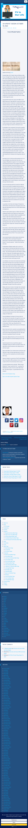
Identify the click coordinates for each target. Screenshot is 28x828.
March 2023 (6, 737)
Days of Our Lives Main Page (11, 534)
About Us (6, 523)
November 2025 (7, 683)
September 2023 (7, 727)
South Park (6, 631)
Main (5, 623)
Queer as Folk (7, 630)
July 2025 (6, 690)
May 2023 (6, 734)
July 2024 (6, 710)
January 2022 (7, 760)
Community (6, 528)
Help (5, 541)
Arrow (5, 596)
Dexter (5, 610)
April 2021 (6, 775)
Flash (5, 615)
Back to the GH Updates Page (9, 374)
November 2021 (7, 764)
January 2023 (7, 740)
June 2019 (6, 810)
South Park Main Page (10, 576)
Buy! (5, 524)
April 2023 (6, 735)
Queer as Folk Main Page (10, 573)
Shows (5, 583)
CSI (4, 603)
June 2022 (6, 752)
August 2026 (6, 668)
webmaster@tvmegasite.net (9, 457)
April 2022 (6, 755)
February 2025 (7, 698)
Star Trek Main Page (9, 578)
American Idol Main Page (10, 554)
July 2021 (6, 770)
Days (5, 606)
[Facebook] (7, 420)
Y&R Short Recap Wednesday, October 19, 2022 (20, 438)
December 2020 (7, 782)
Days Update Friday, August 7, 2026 (11, 473)
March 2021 (6, 777)
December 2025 (7, 682)
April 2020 (6, 795)
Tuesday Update (10, 432)
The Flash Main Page (9, 579)
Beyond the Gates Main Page (11, 533)
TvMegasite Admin (8, 648)
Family (5, 613)
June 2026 (6, 672)
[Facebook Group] (12, 420)
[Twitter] (16, 420)
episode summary (16, 431)
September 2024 (7, 707)
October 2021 (7, 765)
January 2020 (7, 800)
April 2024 (6, 715)
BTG (5, 601)
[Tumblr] (16, 425)
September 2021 (7, 767)
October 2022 (7, 745)
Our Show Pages (8, 551)
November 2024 (7, 703)
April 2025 (6, 695)
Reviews (7, 574)
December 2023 (7, 722)
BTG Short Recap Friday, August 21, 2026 (12, 478)
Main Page (6, 546)
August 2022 (6, 749)
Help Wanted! (5, 452)
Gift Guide (7, 526)
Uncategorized (7, 635)
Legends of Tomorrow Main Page (12, 566)
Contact (5, 529)
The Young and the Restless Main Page (13, 539)
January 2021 (6, 780)
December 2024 (7, 702)
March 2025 (6, 697)
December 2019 (7, 802)
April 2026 (6, 675)
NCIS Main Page (8, 569)
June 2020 (6, 792)
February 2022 (7, 759)
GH (9, 431)
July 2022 (6, 750)
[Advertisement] (14, 48)
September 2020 (7, 787)
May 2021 (6, 774)
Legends (5, 620)
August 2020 (6, 789)
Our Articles (7, 549)
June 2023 (6, 732)
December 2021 (7, 762)
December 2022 (7, 742)
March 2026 (6, 677)
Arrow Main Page (8, 556)
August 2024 (6, 709)
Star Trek (6, 633)
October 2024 (7, 705)
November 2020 (7, 784)
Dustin (11, 72)
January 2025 (7, 700)
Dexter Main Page (9, 559)
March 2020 (6, 797)
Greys (5, 618)
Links (5, 544)
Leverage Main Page (9, 568)
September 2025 (7, 687)
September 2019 (7, 807)
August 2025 (6, 689)
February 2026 (7, 678)
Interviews (6, 543)
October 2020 (7, 785)
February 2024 (7, 718)
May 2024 (6, 714)
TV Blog (5, 584)
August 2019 (6, 809)
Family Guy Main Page (9, 563)
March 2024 (6, 717)
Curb (5, 605)
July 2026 (6, 670)
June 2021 (6, 772)
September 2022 (7, 747)
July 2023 (6, 730)
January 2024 (7, 720)
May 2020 (6, 794)
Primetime (6, 553)
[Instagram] (21, 420)
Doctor (5, 611)
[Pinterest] (12, 425)
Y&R (5, 636)
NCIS (5, 625)
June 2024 (6, 712)
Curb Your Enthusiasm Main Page (12, 558)
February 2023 (7, 739)
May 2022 (6, 754)
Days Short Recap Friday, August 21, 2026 (12, 476)
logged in (8, 444)
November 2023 (7, 724)
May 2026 (6, 673)
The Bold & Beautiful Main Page (12, 538)
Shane (15, 28)
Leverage (6, 621)
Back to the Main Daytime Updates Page (11, 376)
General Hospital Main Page (11, 536)
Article (5, 598)
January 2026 (7, 680)
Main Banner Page (9, 548)
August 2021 (6, 769)
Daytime (7, 431)
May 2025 (6, 693)
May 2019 (6, 812)
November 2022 (7, 744)
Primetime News (8, 571)
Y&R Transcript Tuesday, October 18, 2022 (6, 438)
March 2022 (6, 757)
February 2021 (7, 779)
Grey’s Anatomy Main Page (10, 564)
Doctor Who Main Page (10, 561)
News (5, 626)
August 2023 (6, 729)
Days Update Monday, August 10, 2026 (12, 471)
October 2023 (7, 725)
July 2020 (6, 790)
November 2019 (7, 804)
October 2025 (7, 685)
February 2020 (7, 799)
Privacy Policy (7, 581)
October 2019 (7, 805)
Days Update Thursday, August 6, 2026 (12, 474)
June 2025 (6, 692)
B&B (5, 600)
